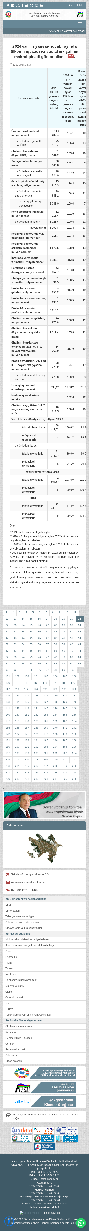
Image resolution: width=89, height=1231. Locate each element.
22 (7, 625)
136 (36, 702)
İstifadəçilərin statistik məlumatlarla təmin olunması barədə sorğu (45, 1116)
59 (63, 644)
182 (17, 740)
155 (65, 714)
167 (27, 727)
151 (27, 714)
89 (63, 663)
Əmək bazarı (12, 910)
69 (63, 650)
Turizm (9, 1009)
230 (17, 778)
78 (55, 657)
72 (7, 657)
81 (79, 657)
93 (15, 670)
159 (27, 721)
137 (46, 702)
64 (23, 650)
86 (39, 663)
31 (79, 625)
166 (17, 727)
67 (47, 650)
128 (36, 695)
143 (27, 708)
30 (71, 625)
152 (36, 714)
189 (8, 746)
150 (17, 714)
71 (79, 650)
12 (7, 618)
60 (71, 644)
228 (74, 772)
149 (8, 714)
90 (71, 663)
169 (46, 727)
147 (65, 708)
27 (47, 625)
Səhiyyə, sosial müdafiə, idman (22, 922)
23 (15, 625)
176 (36, 734)
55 (31, 644)
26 (39, 625)
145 (46, 708)
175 (27, 734)
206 (17, 759)
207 (27, 759)
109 (8, 682)
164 (74, 721)
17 (47, 618)
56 (39, 644)
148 (74, 708)
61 (79, 644)
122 (55, 689)
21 (79, 618)
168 (36, 727)
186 (55, 740)
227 (65, 772)
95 (31, 670)
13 (15, 618)
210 (55, 759)
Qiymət (9, 991)
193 (46, 746)
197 (8, 753)
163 (65, 721)
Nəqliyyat (10, 974)
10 (66, 612)
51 (79, 638)
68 (55, 650)
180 (74, 734)
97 (47, 670)
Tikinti (8, 962)
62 (7, 650)
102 (17, 676)
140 (74, 702)
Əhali (8, 904)
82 (7, 663)
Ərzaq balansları (14, 1061)
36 (39, 631)
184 (36, 740)
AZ (70, 5)
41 (79, 631)
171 (65, 727)
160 (36, 721)
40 (71, 631)
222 (17, 772)
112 (36, 682)
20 (71, 618)
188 (74, 740)
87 (47, 663)
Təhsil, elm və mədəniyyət (20, 916)
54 (23, 644)
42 (7, 638)
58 (55, 644)
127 (27, 695)
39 (63, 631)
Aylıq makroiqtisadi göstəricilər (28, 882)
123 (64, 689)
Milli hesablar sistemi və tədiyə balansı (27, 939)
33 (15, 631)
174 (17, 734)
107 (65, 676)
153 (46, 714)
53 (15, 644)
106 (55, 676)
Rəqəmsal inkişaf (15, 1049)
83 (15, 663)
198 (17, 753)
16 (39, 618)
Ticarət (9, 968)
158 (17, 721)
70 (71, 650)
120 (36, 689)
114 (54, 682)
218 (55, 766)
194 (55, 746)
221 (8, 772)
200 (36, 753)
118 (17, 689)
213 (8, 766)
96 (39, 670)
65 (31, 650)
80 (71, 657)
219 (65, 766)
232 (36, 778)
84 (23, 663)
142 (17, 708)
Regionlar (11, 1032)
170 (55, 727)
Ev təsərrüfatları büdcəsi (18, 1038)
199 (27, 753)
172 (74, 727)
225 (46, 772)
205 (8, 759)
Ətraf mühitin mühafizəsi (18, 1026)
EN (79, 5)
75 (31, 657)
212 (74, 759)
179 (65, 734)
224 (36, 772)
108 (74, 676)
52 (7, 644)
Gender (9, 1043)
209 (46, 759)
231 (27, 778)
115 (63, 682)
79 (63, 657)
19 (63, 618)
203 (65, 753)
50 (71, 638)
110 (17, 682)
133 (8, 702)
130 (55, 695)
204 (74, 753)
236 (74, 778)
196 (74, 746)
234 (55, 778)
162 (55, 721)
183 (27, 740)
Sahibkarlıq (11, 1055)
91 (79, 663)
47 (47, 638)
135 (27, 702)
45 (31, 638)
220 (74, 766)
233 (46, 778)
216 (36, 766)
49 (63, 638)
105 (46, 676)
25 (31, 625)
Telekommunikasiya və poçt (20, 980)
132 (74, 695)
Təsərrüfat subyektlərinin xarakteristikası (28, 1014)
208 (36, 759)
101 (8, 676)
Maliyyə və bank (14, 985)
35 (31, 631)
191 (27, 746)
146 (55, 708)
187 (65, 740)
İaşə (7, 1003)
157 (8, 721)
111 (26, 682)
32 (7, 631)
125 (8, 695)
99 (63, 670)
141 (8, 708)
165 (8, 727)
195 (65, 746)
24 (23, 625)
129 (46, 695)
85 (31, 663)
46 (39, 638)
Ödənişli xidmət (14, 997)
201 (46, 753)
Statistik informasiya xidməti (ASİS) (29, 874)
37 (47, 631)
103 (27, 676)
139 (65, 702)
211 (65, 759)
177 (46, 734)
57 (47, 644)
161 (46, 721)
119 (26, 689)
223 (27, 772)
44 (23, 638)
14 (23, 618)
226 (55, 772)
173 (8, 734)
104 (36, 676)
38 (55, 631)
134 (17, 702)
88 (55, 663)
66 (39, 650)
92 (7, 670)
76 (39, 657)
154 (55, 714)
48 (55, 638)
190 (17, 746)
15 (31, 618)
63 (15, 650)
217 (46, 766)
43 (15, 638)
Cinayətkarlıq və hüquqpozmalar (23, 928)
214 (17, 766)
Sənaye (9, 951)
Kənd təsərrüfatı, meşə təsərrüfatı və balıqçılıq (31, 945)
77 (47, 657)
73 (15, 657)
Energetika (11, 957)
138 (55, 702)
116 (73, 682)
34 (23, 631)
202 (55, 753)
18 (55, 618)
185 (46, 740)
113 (45, 682)
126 (17, 695)
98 (55, 670)
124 (74, 689)
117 (8, 689)
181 (8, 740)
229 (8, 778)
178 (55, 734)
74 (23, 657)
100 (72, 670)
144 (36, 708)
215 (27, 766)
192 (36, 746)
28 (55, 625)
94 (23, 670)
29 (63, 625)
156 (74, 714)
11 (74, 612)
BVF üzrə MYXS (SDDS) (24, 890)
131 (65, 695)
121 (45, 689)
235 (65, 778)
